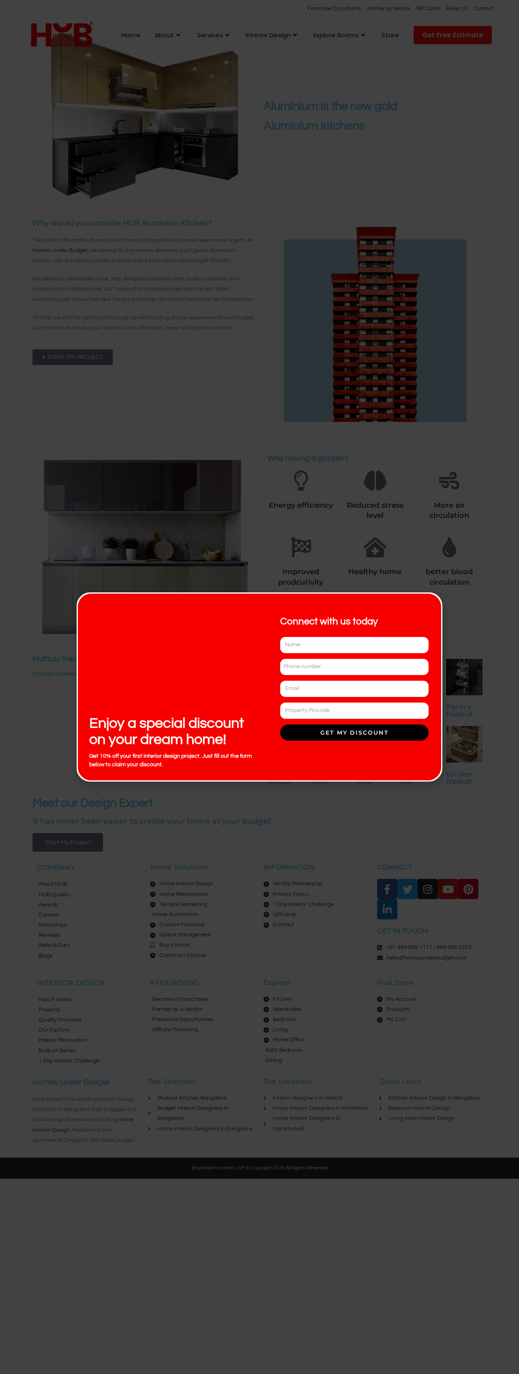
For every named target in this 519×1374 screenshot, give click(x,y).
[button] (430, 605)
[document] (259, 687)
